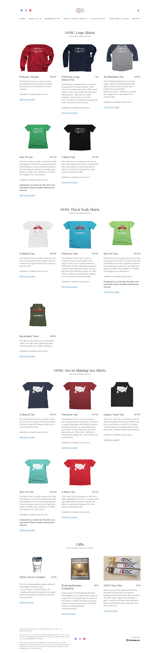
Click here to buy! (26, 602)
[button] (138, 10)
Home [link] (23, 19)
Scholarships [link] (97, 19)
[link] (21, 10)
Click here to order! (27, 99)
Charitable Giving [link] (119, 19)
